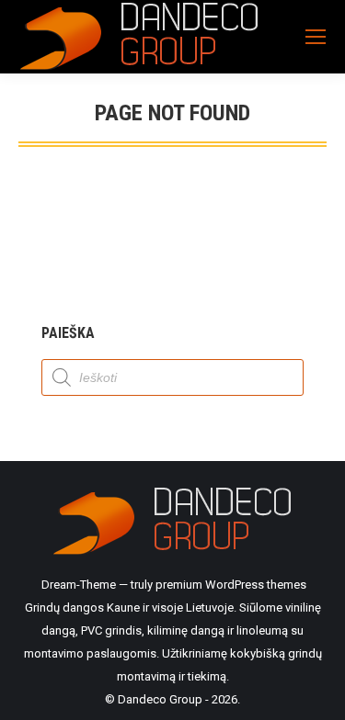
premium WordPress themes (230, 584)
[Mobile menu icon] (316, 37)
